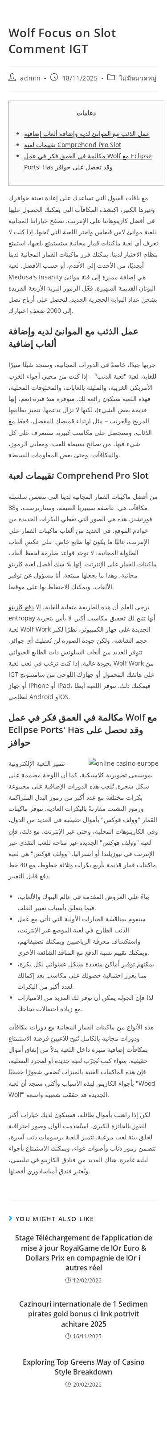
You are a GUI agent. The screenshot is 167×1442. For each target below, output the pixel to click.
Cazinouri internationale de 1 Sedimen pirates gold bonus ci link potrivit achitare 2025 (83, 1314)
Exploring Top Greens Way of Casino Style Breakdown (84, 1367)
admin (30, 78)
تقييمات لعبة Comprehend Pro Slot (72, 144)
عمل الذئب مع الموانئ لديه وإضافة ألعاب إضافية (87, 133)
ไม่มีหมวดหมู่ (137, 78)
